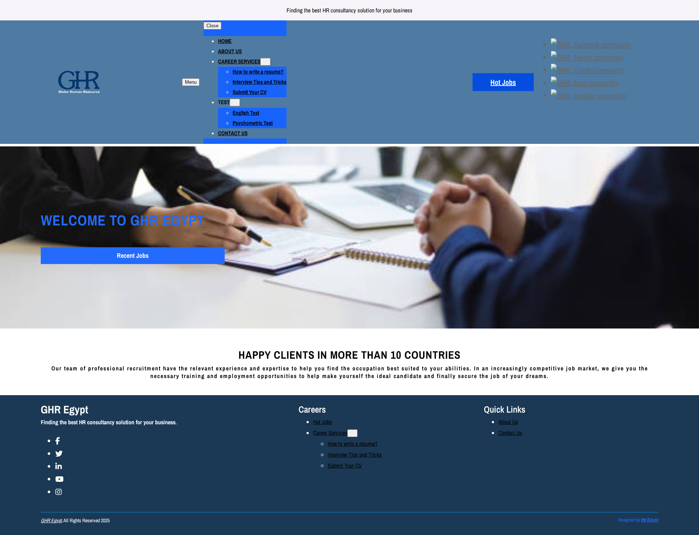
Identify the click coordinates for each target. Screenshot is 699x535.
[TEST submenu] (235, 102)
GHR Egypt (64, 409)
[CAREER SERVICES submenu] (265, 62)
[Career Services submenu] (352, 433)
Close (212, 25)
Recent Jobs (133, 255)
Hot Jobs (503, 82)
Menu (191, 82)
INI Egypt (649, 520)
